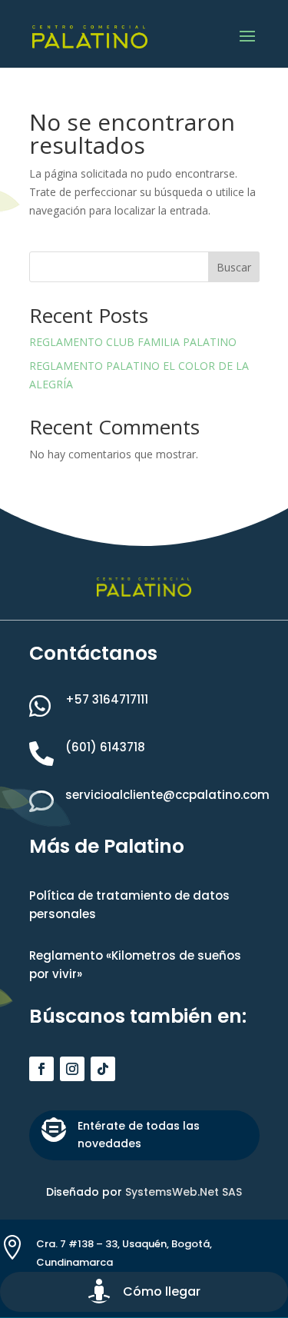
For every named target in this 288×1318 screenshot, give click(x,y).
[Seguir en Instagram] (72, 1069)
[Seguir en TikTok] (103, 1069)
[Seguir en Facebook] (41, 1069)
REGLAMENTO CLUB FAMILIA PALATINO (134, 341)
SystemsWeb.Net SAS (183, 1192)
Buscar (234, 267)
